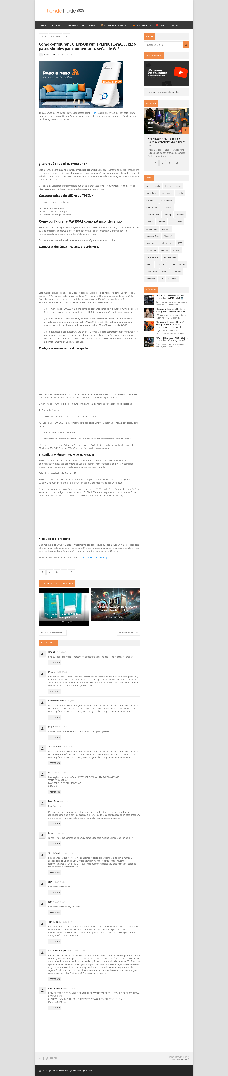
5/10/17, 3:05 (67, 746)
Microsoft (168, 236)
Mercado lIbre (152, 236)
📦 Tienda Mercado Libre (114, 25)
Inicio (44, 25)
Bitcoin (180, 193)
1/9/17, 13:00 (61, 672)
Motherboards (166, 243)
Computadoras (153, 207)
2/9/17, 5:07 (70, 701)
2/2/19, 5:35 (60, 882)
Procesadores (170, 257)
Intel (180, 221)
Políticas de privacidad (82, 1070)
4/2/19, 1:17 (66, 922)
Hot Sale (161, 221)
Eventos (168, 207)
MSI (180, 243)
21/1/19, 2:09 (60, 833)
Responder (55, 662)
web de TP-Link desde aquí (95, 557)
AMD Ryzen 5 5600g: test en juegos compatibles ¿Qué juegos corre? (166, 142)
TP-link (94, 112)
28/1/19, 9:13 (67, 853)
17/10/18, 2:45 (66, 801)
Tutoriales (71, 25)
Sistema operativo (177, 264)
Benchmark (167, 193)
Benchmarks (89, 25)
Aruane (168, 186)
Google (149, 221)
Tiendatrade (151, 271)
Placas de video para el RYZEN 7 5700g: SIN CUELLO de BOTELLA (170, 310)
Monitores (150, 243)
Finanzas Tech (152, 214)
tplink (43, 36)
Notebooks (151, 250)
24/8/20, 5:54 (79, 951)
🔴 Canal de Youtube (167, 25)
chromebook (167, 200)
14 (71, 54)
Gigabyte (180, 214)
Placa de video (152, 257)
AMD (157, 186)
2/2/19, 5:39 (60, 902)
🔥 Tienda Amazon (142, 25)
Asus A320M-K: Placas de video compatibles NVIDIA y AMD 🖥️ (170, 297)
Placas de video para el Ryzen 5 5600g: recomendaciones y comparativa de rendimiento (170, 324)
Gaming (167, 214)
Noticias (56, 25)
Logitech (165, 229)
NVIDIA (176, 250)
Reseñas (160, 264)
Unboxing (150, 278)
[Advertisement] (89, 139)
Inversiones (151, 229)
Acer (148, 186)
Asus (178, 186)
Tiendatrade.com (181, 1060)
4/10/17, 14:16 (61, 727)
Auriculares (151, 193)
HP (171, 221)
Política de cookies (59, 1070)
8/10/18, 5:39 (60, 772)
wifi (66, 36)
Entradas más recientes (54, 632)
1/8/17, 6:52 (61, 652)
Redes (149, 264)
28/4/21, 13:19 (69, 988)
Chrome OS (151, 200)
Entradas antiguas (127, 632)
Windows (172, 278)
